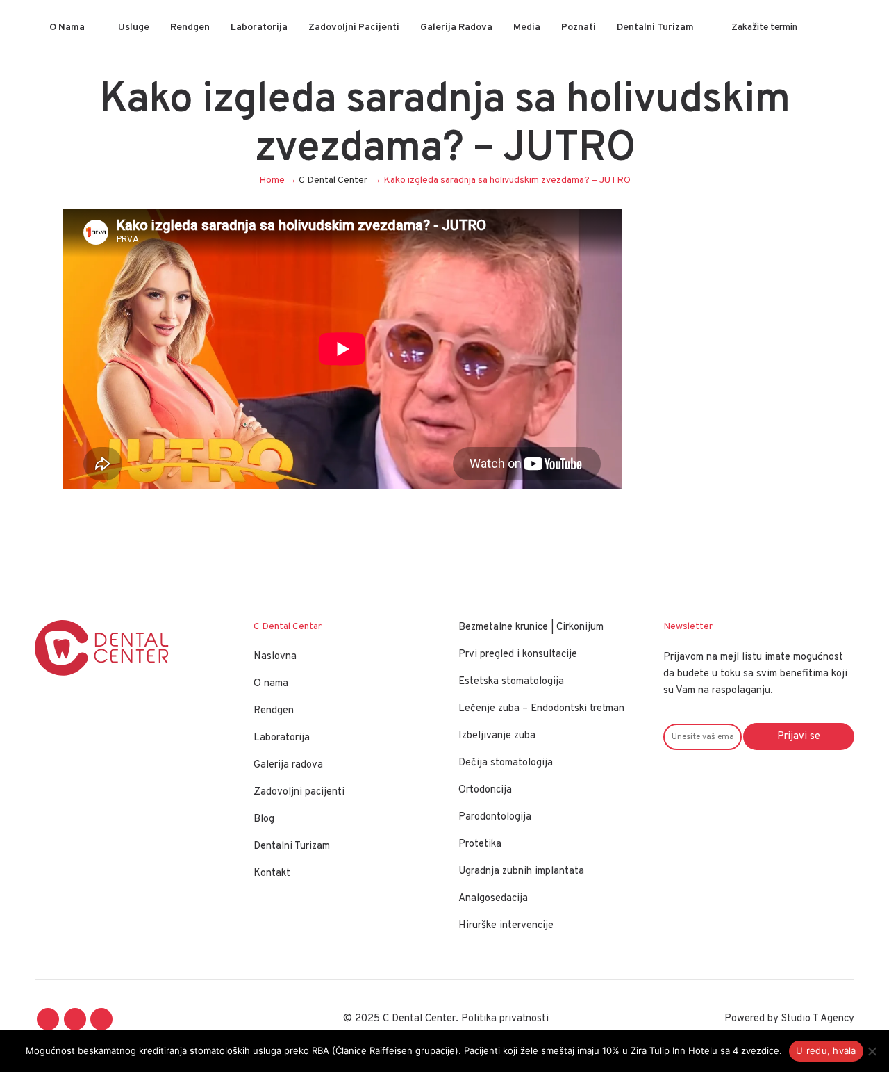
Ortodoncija (485, 790)
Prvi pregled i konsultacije (517, 654)
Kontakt (272, 873)
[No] (872, 1051)
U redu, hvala (826, 1050)
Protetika (479, 844)
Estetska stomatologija (511, 681)
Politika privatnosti (505, 1018)
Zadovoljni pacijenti (299, 792)
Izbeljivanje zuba (496, 735)
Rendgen (274, 710)
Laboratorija (282, 738)
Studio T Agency (817, 1018)
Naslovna (275, 656)
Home (272, 180)
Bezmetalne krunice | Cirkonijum (531, 627)
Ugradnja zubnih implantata (521, 871)
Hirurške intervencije (506, 925)
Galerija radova (288, 765)
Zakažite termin (764, 27)
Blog (264, 819)
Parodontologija (494, 817)
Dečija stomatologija (505, 763)
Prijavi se (798, 736)
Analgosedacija (493, 898)
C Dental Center (333, 180)
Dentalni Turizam (292, 846)
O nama (271, 683)
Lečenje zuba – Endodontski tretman (541, 708)
